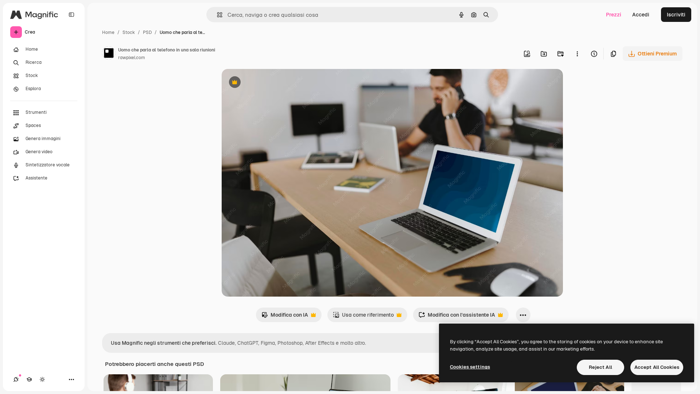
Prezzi (613, 14)
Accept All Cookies (656, 367)
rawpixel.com (131, 58)
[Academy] (29, 379)
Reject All (600, 367)
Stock (128, 32)
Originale (269, 83)
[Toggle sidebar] (71, 14)
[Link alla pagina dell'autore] (108, 54)
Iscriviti (676, 14)
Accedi (640, 14)
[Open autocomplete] (217, 15)
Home (108, 32)
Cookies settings (470, 367)
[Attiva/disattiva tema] (42, 379)
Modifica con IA (284, 317)
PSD (147, 32)
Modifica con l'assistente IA (457, 317)
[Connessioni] (16, 379)
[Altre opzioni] (577, 53)
